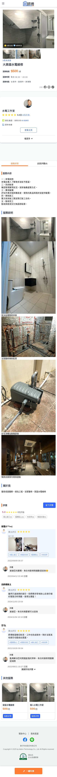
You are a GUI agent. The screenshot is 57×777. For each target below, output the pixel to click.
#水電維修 (25, 120)
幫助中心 (22, 733)
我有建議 (34, 733)
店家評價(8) (42, 163)
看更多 (27, 139)
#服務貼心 (34, 555)
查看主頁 (28, 130)
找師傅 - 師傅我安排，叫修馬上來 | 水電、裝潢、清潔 (28, 3)
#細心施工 (13, 555)
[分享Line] (49, 87)
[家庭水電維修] (14, 692)
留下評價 (49, 505)
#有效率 (44, 555)
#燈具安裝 (7, 61)
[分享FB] (45, 87)
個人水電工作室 (37, 705)
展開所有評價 (27, 669)
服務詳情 (15, 163)
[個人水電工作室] (41, 692)
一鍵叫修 (30, 771)
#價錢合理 (24, 555)
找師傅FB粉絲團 (25, 740)
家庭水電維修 (8, 705)
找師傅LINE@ (32, 740)
